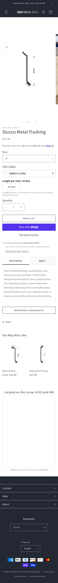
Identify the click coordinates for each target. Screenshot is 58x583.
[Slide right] (35, 122)
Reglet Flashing (8, 371)
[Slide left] (22, 122)
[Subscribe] (44, 527)
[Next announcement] (52, 3)
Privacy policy (49, 572)
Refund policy (20, 576)
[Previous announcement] (5, 3)
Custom (6, 488)
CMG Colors (9, 166)
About (5, 504)
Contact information (37, 576)
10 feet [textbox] (11, 186)
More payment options (29, 234)
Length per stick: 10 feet (16, 180)
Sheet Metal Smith (16, 572)
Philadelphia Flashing (38, 371)
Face (5, 152)
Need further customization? (29, 310)
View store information (17, 251)
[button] (6, 12)
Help (5, 496)
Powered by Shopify (33, 572)
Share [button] (8, 321)
